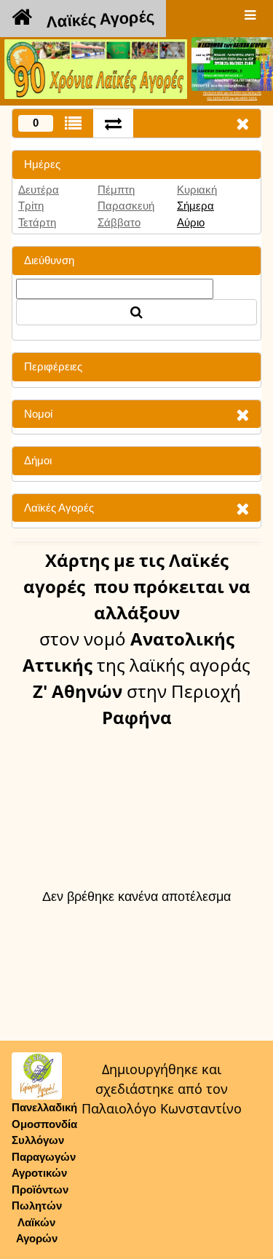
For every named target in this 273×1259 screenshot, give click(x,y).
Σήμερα (195, 205)
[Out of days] (113, 123)
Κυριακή (197, 189)
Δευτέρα (38, 189)
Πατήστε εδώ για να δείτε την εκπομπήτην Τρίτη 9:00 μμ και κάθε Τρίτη (232, 95)
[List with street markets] (73, 123)
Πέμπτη (116, 189)
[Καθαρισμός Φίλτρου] (242, 414)
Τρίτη (31, 205)
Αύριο (191, 222)
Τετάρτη (37, 222)
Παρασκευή (126, 205)
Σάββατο (119, 222)
